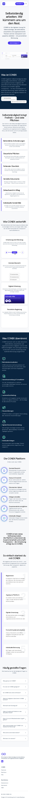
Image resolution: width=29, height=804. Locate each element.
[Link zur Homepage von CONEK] (3, 3)
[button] (14, 681)
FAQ (2, 774)
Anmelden (19, 3)
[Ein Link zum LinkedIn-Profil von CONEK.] (2, 762)
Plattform (3, 772)
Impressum (4, 785)
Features (3, 770)
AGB (2, 787)
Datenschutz (4, 783)
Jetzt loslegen (14, 43)
